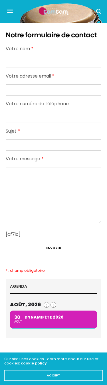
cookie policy (34, 363)
